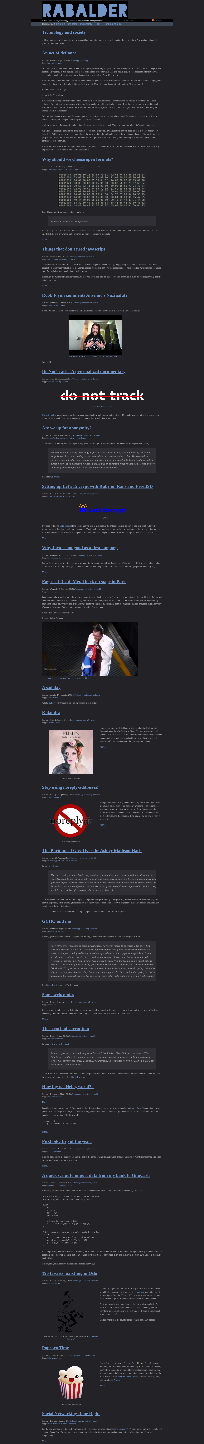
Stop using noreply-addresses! (70, 787)
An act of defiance (59, 52)
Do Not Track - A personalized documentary (83, 371)
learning (67, 558)
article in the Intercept (59, 1044)
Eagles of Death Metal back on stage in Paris (84, 581)
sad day (52, 703)
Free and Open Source (128, 1376)
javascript (74, 259)
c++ (65, 1097)
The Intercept (53, 866)
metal (50, 305)
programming (64, 259)
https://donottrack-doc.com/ (102, 407)
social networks (54, 1424)
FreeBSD (51, 496)
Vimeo (117, 1380)
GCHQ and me (56, 921)
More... (45, 239)
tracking (58, 382)
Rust (139, 1108)
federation (72, 1424)
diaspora (64, 1424)
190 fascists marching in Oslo (69, 1273)
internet (65, 382)
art (55, 1005)
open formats (63, 169)
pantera (62, 305)
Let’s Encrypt (66, 526)
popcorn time (57, 1358)
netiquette (57, 797)
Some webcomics (58, 994)
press (50, 438)
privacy (51, 382)
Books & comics (113, 24)
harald (97, 167)
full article (54, 477)
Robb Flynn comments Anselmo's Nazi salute (84, 295)
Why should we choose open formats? (77, 159)
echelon (61, 931)
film (49, 1358)
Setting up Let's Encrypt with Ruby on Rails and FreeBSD (97, 486)
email (50, 797)
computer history (75, 169)
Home (60, 24)
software (51, 1185)
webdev (55, 259)
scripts (69, 1185)
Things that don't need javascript (73, 248)
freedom (56, 438)
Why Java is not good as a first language (80, 547)
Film (98, 24)
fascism (51, 1283)
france (55, 698)
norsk (131, 21)
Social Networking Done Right (71, 1413)
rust (61, 1097)
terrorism (51, 592)
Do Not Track (48, 415)
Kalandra (51, 712)
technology (52, 169)
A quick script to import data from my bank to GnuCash (96, 1175)
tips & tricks (70, 496)
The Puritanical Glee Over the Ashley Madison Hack (92, 850)
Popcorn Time (55, 1347)
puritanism (60, 861)
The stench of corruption (65, 1028)
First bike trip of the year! (67, 1141)
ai (53, 63)
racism (56, 305)
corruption (59, 1039)
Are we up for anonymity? (67, 427)
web (49, 63)
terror (50, 698)
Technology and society (79, 24)
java (61, 558)
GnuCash (138, 1190)
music (58, 592)
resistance (58, 63)
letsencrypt (60, 496)
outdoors (57, 1151)
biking (50, 1151)
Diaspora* (123, 1429)
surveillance (81, 438)
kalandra (51, 723)
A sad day (51, 687)
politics (51, 1039)
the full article (53, 985)
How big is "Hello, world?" (68, 1086)
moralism (51, 861)
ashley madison (71, 861)
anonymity (64, 438)
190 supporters (137, 1292)
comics (51, 1005)
